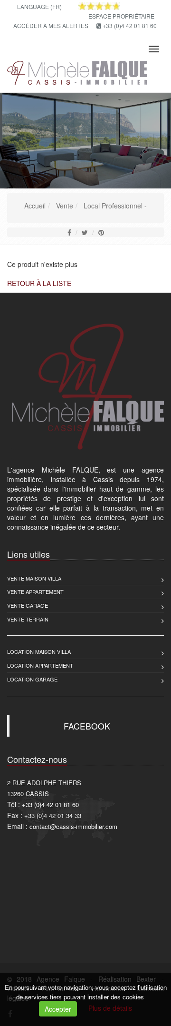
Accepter (58, 1009)
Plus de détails (110, 1008)
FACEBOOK (87, 726)
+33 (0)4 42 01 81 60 (130, 25)
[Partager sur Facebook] (69, 232)
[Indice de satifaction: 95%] (99, 6)
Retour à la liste (39, 283)
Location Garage (32, 679)
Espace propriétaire (121, 16)
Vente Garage (27, 605)
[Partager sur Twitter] (85, 232)
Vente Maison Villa (34, 578)
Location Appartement (40, 665)
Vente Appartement (35, 591)
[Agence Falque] (76, 71)
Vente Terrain (27, 619)
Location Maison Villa (39, 651)
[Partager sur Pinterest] (101, 232)
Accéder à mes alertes (50, 25)
